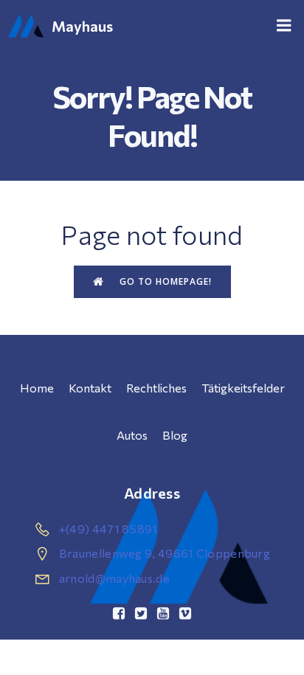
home (37, 388)
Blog (174, 435)
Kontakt (90, 388)
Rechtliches (156, 388)
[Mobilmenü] (284, 25)
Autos (132, 435)
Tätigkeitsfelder (243, 388)
